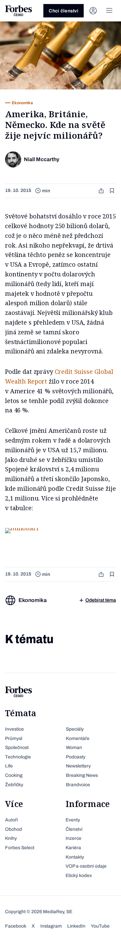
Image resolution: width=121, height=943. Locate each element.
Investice (14, 729)
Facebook (15, 926)
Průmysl (13, 738)
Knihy (11, 838)
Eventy (73, 819)
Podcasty (75, 756)
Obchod (13, 829)
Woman (74, 747)
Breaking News (82, 775)
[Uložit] (112, 191)
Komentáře (77, 738)
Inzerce (73, 838)
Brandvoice (78, 784)
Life (9, 765)
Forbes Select (19, 847)
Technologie (18, 756)
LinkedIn (76, 926)
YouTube (100, 926)
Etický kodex (79, 875)
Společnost (17, 747)
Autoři (11, 819)
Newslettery (78, 765)
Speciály (75, 729)
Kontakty (75, 857)
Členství (74, 829)
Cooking (14, 775)
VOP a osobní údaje (86, 866)
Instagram (51, 926)
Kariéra (73, 847)
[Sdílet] (101, 191)
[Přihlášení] (93, 10)
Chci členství (63, 10)
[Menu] (109, 10)
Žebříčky (14, 784)
